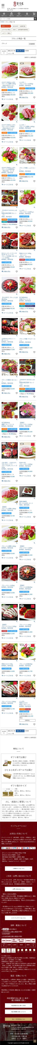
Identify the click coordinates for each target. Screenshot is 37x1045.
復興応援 (22, 26)
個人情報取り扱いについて (18, 1011)
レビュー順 (11, 53)
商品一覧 (12, 15)
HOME (2, 22)
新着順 (27, 50)
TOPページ (4, 15)
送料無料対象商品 (23, 29)
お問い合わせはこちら (18, 889)
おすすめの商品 (6, 29)
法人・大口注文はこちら (18, 1019)
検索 (35, 18)
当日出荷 (15, 26)
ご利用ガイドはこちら (18, 868)
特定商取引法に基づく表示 (18, 1005)
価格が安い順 (11, 50)
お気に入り (19, 15)
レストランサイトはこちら (18, 918)
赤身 (14, 29)
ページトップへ (34, 1041)
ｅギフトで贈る (6, 33)
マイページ (27, 15)
